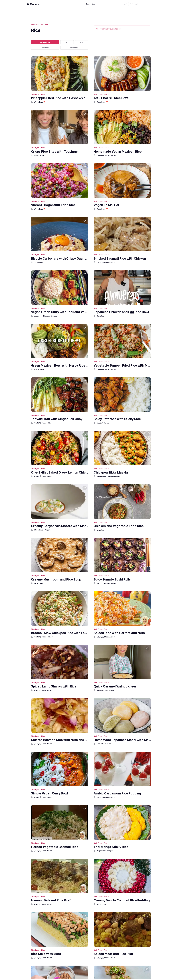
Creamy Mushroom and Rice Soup (56, 579)
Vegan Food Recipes (105, 851)
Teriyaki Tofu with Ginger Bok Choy (56, 419)
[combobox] (141, 4)
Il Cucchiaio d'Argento (42, 530)
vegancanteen (39, 583)
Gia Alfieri (100, 316)
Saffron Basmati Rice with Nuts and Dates (59, 740)
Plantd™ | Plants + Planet (43, 423)
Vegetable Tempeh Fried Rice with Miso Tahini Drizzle (122, 365)
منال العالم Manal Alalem (106, 262)
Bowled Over (39, 369)
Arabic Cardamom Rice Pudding (117, 793)
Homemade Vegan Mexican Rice (118, 151)
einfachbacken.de (104, 744)
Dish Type (44, 24)
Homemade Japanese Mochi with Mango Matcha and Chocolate (122, 740)
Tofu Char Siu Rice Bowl (111, 98)
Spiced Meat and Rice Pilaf (113, 954)
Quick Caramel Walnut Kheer (115, 686)
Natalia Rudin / (39, 155)
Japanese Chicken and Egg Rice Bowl (121, 312)
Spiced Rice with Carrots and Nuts (119, 633)
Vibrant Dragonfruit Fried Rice (53, 205)
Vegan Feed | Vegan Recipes (45, 316)
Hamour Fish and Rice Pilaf (51, 900)
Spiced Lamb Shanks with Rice (53, 686)
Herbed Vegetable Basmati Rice (54, 847)
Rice (43, 94)
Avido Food (101, 904)
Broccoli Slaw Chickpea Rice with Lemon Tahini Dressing (59, 633)
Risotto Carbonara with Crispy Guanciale (59, 258)
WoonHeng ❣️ (39, 102)
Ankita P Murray (103, 423)
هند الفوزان (100, 530)
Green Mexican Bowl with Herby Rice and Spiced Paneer (59, 365)
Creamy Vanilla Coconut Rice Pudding (122, 900)
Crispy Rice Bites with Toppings (54, 151)
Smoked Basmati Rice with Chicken (120, 258)
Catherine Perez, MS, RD (106, 155)
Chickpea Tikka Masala (111, 472)
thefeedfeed (39, 262)
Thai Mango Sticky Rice (111, 847)
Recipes (34, 24)
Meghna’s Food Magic (105, 690)
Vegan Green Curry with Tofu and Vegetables (59, 312)
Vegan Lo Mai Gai (106, 205)
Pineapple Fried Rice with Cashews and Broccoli (59, 98)
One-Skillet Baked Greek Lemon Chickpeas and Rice (59, 472)
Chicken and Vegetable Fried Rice (119, 526)
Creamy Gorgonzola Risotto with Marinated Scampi (59, 526)
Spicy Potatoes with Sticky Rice (117, 419)
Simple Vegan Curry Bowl (49, 793)
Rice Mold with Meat (46, 954)
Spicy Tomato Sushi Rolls (112, 579)
